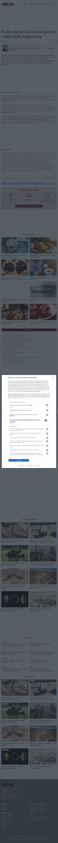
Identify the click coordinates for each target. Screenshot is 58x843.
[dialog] (29, 421)
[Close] (53, 377)
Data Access (29, 465)
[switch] (46, 405)
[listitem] (29, 402)
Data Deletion (21, 465)
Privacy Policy (37, 465)
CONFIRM (18, 460)
